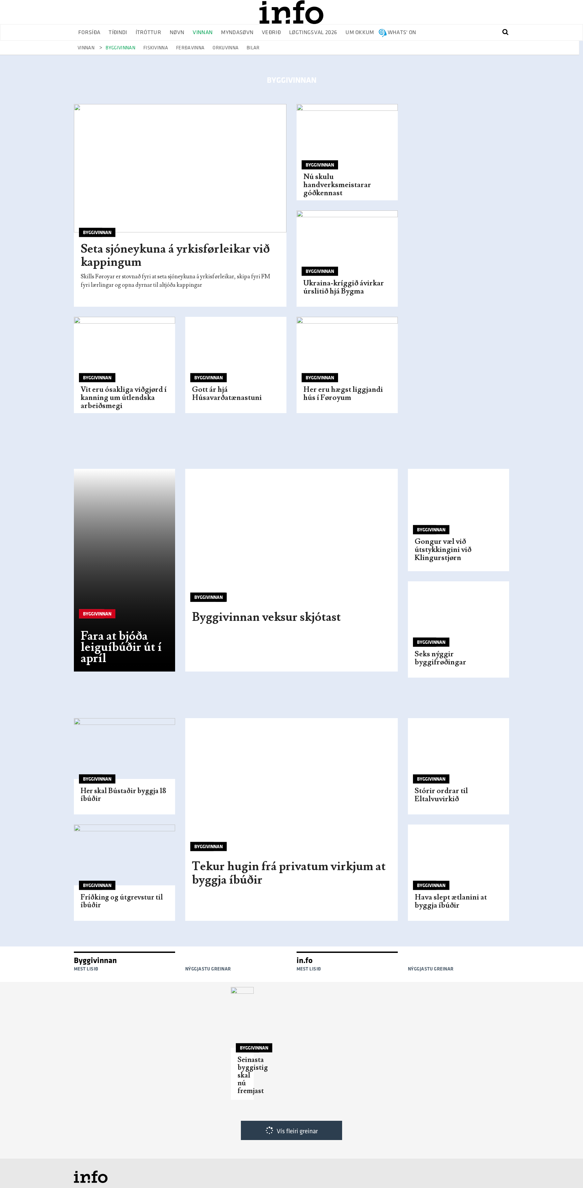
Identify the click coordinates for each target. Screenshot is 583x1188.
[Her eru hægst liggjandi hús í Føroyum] (347, 350)
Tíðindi (118, 32)
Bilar (253, 48)
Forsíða (89, 32)
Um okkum (359, 32)
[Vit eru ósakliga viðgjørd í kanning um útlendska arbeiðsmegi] (124, 350)
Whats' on (402, 32)
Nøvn (177, 32)
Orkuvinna (226, 48)
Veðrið (271, 32)
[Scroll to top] (565, 1170)
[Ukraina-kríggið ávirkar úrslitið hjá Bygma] (347, 244)
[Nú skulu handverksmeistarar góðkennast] (347, 138)
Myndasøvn (237, 32)
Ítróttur (149, 32)
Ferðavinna (190, 48)
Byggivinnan (120, 48)
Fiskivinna (155, 48)
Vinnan (203, 32)
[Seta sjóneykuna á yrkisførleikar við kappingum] (180, 168)
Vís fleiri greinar (297, 1131)
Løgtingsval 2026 (313, 32)
